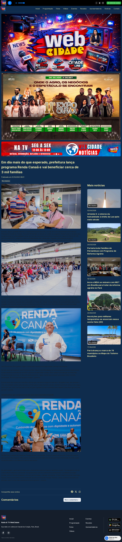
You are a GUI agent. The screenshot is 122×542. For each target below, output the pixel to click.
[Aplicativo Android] (99, 3)
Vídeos (65, 9)
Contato (117, 9)
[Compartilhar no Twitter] (76, 492)
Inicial (37, 9)
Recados (83, 9)
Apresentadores (96, 9)
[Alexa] (103, 3)
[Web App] (96, 3)
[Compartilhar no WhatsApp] (80, 492)
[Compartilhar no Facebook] (72, 492)
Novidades (6, 181)
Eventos (74, 9)
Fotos (58, 9)
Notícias (108, 9)
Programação (48, 9)
